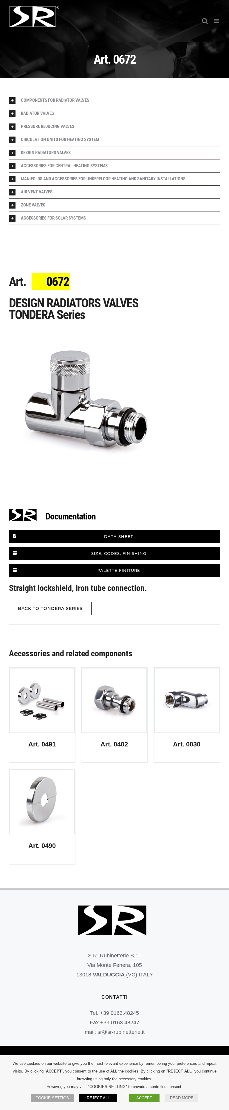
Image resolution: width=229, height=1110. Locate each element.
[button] (114, 100)
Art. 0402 (114, 700)
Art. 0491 (42, 700)
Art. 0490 (42, 801)
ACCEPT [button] (144, 1098)
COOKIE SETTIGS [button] (52, 1098)
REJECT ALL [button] (98, 1098)
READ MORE (182, 1098)
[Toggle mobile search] (205, 21)
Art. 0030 (186, 700)
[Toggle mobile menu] (217, 21)
